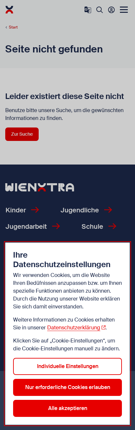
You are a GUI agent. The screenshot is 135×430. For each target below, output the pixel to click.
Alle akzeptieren (67, 408)
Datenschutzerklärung (73, 327)
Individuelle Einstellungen (67, 366)
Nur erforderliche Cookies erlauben (67, 387)
